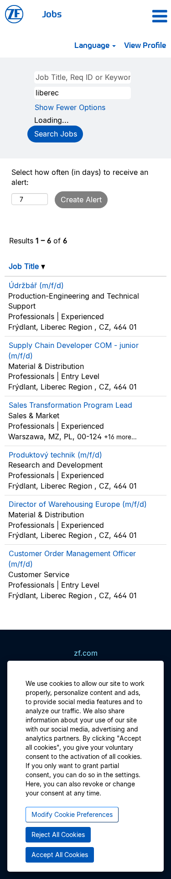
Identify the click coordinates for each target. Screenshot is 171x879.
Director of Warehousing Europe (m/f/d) (78, 504)
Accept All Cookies (59, 854)
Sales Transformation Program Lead (70, 405)
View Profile (145, 45)
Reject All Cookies (58, 834)
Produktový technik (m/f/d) (55, 454)
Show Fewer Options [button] (70, 107)
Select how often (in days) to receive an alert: (79, 177)
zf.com (86, 653)
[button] (146, 16)
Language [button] (92, 45)
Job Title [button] (25, 266)
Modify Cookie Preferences (72, 814)
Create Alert (81, 199)
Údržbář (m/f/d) (36, 285)
